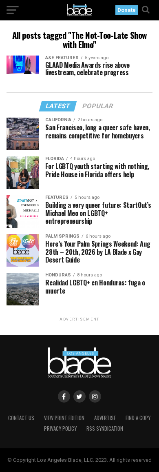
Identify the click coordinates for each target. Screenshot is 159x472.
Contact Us (21, 418)
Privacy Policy (60, 428)
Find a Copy (138, 418)
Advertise (105, 418)
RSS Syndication (104, 428)
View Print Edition (64, 418)
